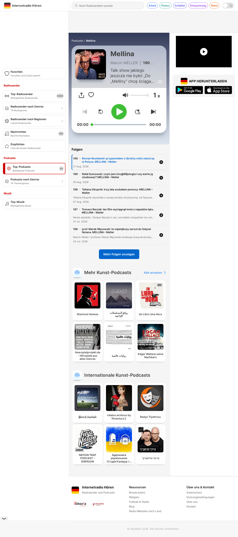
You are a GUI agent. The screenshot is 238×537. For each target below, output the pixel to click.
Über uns (191, 501)
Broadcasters (137, 492)
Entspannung (198, 5)
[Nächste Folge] (152, 112)
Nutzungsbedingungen (200, 497)
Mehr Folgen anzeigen (119, 254)
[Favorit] (91, 95)
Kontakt (191, 506)
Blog (131, 506)
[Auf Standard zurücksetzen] (100, 112)
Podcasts (77, 40)
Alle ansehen (153, 272)
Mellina (90, 40)
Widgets (134, 497)
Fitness (165, 5)
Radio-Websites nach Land (145, 511)
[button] (125, 95)
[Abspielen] (119, 112)
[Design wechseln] (228, 5)
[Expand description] (160, 81)
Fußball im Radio (139, 501)
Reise (214, 5)
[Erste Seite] (138, 112)
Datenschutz (194, 492)
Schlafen (180, 5)
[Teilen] (81, 95)
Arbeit (152, 5)
